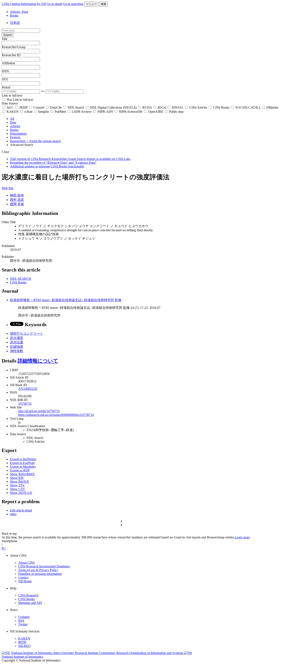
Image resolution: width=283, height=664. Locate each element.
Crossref (39, 107)
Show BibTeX (19, 481)
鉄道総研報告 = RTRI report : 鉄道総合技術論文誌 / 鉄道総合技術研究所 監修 (65, 300)
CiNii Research (28, 595)
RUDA (147, 107)
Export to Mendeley (23, 466)
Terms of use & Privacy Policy (38, 570)
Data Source (10, 103)
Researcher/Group (13, 47)
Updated (23, 617)
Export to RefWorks (23, 459)
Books (14, 15)
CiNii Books (221, 107)
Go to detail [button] (54, 4)
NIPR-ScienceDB (130, 111)
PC (4, 548)
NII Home (25, 581)
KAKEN (12, 111)
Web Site (7, 188)
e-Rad (28, 111)
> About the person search (44, 141)
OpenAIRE (155, 111)
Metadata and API (30, 603)
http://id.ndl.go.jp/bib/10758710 (39, 411)
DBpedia (272, 107)
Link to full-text (12, 95)
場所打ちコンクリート (26, 333)
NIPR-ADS (105, 111)
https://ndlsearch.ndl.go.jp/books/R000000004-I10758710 (56, 415)
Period (6, 87)
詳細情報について (38, 361)
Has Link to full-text (19, 99)
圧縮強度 (16, 346)
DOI (5, 79)
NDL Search (76, 107)
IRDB (23, 107)
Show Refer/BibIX (22, 474)
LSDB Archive (81, 111)
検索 (103, 4)
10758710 (24, 403)
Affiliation (8, 63)
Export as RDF (20, 470)
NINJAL (177, 107)
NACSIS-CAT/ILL (248, 107)
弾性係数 (16, 351)
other (13, 514)
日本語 (15, 22)
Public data (176, 111)
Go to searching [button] (73, 4)
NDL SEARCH (20, 278)
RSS (21, 620)
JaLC (10, 107)
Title (4, 39)
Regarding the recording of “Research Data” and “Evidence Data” (53, 162)
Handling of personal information (40, 574)
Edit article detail (21, 510)
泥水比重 (16, 342)
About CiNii (26, 562)
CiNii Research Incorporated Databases (44, 566)
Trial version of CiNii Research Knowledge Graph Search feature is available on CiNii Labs (70, 159)
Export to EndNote (22, 463)
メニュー (91, 4)
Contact (23, 577)
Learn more (242, 537)
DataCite (56, 107)
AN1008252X (27, 388)
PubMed (60, 111)
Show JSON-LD (21, 492)
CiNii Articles (198, 107)
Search (7, 34)
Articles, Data (19, 11)
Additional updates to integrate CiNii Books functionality (47, 166)
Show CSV (17, 489)
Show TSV (17, 485)
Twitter (23, 624)
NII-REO (24, 646)
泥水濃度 (16, 338)
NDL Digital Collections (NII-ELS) (113, 107)
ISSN (5, 71)
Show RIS (17, 478)
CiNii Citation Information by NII (24, 4)
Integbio (43, 111)
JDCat (162, 107)
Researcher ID (11, 55)
